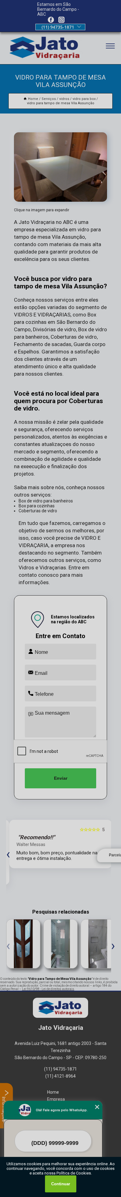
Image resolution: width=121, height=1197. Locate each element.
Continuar (60, 1184)
